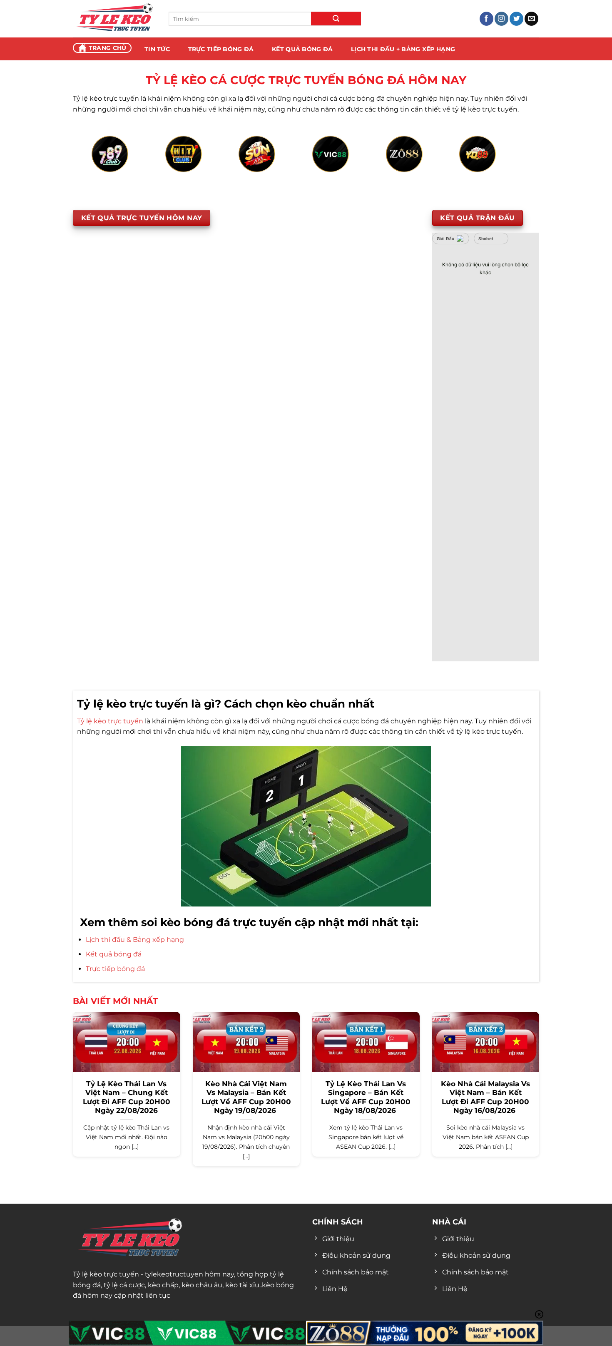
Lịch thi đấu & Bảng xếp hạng (135, 940)
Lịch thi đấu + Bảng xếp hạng (403, 49)
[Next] (507, 163)
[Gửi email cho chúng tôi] (531, 19)
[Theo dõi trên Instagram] (501, 19)
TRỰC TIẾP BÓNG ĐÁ (221, 49)
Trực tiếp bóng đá (115, 969)
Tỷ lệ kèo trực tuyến (110, 721)
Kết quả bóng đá (114, 954)
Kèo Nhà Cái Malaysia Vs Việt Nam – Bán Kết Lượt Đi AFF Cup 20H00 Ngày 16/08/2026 (485, 1097)
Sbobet (486, 238)
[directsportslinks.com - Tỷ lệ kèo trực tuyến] (114, 19)
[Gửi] (336, 18)
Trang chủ (108, 48)
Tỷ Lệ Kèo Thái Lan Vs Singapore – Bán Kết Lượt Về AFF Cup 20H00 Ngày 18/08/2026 (365, 1097)
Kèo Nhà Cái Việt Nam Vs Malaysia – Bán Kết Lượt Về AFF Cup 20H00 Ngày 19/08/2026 (246, 1097)
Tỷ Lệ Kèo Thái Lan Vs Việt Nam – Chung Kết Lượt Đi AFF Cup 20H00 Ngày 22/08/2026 (126, 1097)
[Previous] (104, 163)
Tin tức (157, 49)
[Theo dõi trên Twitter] (516, 19)
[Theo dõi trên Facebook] (486, 19)
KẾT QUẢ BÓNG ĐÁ (302, 49)
